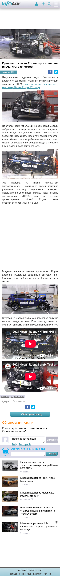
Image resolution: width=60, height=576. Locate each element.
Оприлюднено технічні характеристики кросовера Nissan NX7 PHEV (39, 465)
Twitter (56, 72)
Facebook (50, 72)
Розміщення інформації (20, 574)
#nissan (5, 396)
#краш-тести (17, 396)
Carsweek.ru (19, 401)
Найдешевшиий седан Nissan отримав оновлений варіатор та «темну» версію (37, 510)
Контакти (37, 574)
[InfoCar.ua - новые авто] (11, 4)
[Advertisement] (30, 237)
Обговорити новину (32, 414)
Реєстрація (25, 444)
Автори (47, 574)
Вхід (14, 444)
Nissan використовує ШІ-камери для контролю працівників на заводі (38, 526)
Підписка (52, 454)
